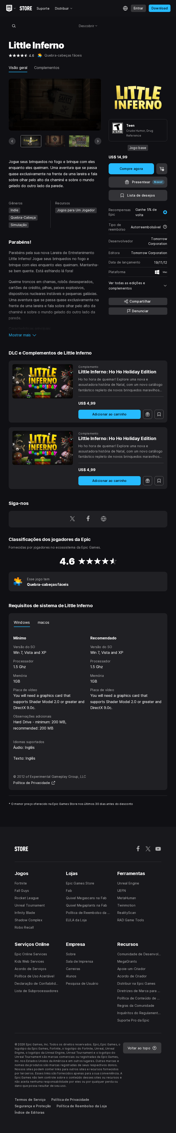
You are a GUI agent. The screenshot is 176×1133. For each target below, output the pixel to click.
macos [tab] (44, 622)
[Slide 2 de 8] (55, 141)
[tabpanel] (87, 679)
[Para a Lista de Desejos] (159, 414)
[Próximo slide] (97, 141)
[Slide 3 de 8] (79, 141)
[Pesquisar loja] (14, 25)
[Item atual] (31, 141)
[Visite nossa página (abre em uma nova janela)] (103, 519)
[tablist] (87, 622)
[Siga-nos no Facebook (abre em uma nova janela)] (88, 519)
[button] (55, 335)
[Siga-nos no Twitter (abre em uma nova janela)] (72, 519)
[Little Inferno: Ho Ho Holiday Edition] (42, 381)
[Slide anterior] (12, 141)
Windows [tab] (22, 622)
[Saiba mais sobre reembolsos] (165, 227)
